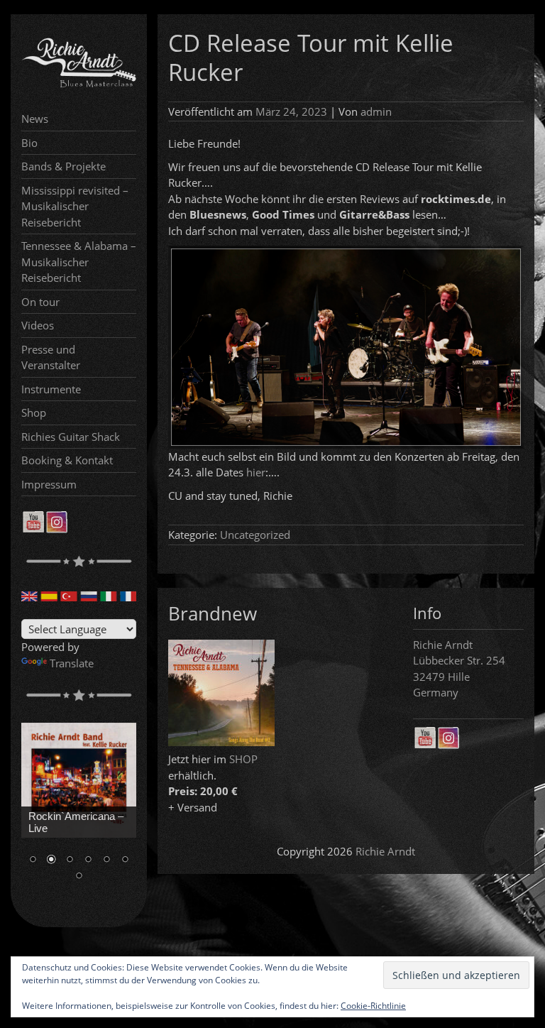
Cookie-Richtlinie (373, 1006)
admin (376, 111)
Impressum (49, 484)
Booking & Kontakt (67, 460)
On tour (40, 302)
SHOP (243, 759)
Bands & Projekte (63, 166)
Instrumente (51, 389)
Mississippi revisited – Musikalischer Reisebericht (74, 206)
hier (255, 472)
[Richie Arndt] (78, 85)
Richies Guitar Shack (70, 437)
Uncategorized (255, 534)
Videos (37, 325)
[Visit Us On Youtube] (33, 529)
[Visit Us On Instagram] (56, 529)
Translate (72, 663)
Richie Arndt (385, 851)
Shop (33, 412)
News (34, 118)
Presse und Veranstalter (50, 357)
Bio (29, 143)
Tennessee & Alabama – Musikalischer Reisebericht (78, 262)
